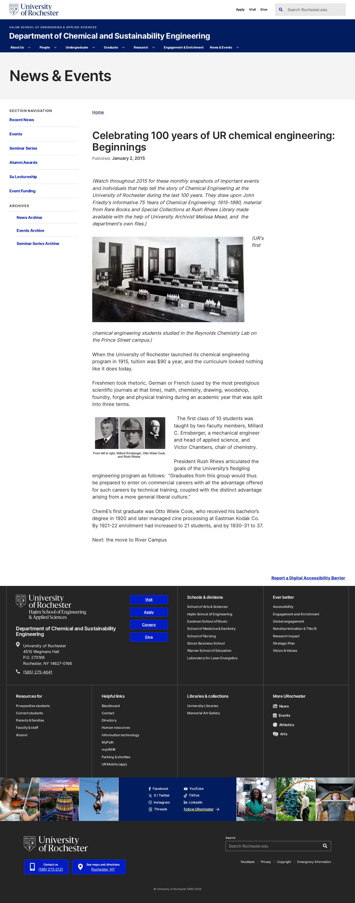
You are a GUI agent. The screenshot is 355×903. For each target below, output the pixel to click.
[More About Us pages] (29, 47)
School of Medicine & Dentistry (211, 628)
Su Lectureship (23, 176)
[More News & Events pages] (237, 47)
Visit (252, 9)
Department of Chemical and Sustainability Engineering (109, 36)
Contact (108, 713)
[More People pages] (55, 47)
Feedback (248, 862)
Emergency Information (314, 862)
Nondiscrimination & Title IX (295, 628)
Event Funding (22, 191)
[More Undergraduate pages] (94, 47)
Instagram (162, 802)
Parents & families (30, 720)
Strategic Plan (284, 643)
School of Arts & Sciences (207, 606)
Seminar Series (23, 148)
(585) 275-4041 (37, 672)
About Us (17, 47)
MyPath (108, 742)
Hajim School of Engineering (209, 614)
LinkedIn (196, 802)
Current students (29, 713)
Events (15, 134)
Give (263, 9)
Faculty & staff (27, 727)
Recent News (21, 119)
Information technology (120, 735)
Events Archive (30, 230)
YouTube (196, 788)
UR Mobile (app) (114, 764)
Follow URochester (198, 809)
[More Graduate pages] (124, 47)
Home (98, 112)
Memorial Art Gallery (203, 713)
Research (141, 47)
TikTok (194, 795)
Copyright (284, 862)
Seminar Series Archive (38, 243)
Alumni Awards (23, 162)
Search (230, 837)
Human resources (116, 727)
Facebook (160, 788)
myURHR (108, 749)
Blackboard (111, 705)
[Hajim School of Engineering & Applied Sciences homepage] (51, 607)
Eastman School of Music (207, 621)
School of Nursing (201, 636)
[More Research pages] (153, 47)
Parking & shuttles (116, 757)
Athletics (286, 724)
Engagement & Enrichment (183, 47)
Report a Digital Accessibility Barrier (308, 578)
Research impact (286, 636)
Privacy (266, 862)
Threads (160, 809)
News (284, 706)
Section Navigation (30, 110)
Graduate (111, 47)
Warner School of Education (209, 650)
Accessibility (283, 606)
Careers (149, 624)
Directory (109, 720)
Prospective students (33, 705)
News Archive (29, 217)
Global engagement (288, 621)
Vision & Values (285, 650)
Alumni (21, 735)
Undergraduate (77, 47)
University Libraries (202, 705)
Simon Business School (206, 643)
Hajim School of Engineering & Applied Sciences (53, 27)
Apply (240, 9)
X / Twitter (162, 795)
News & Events (221, 47)
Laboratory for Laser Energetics (212, 658)
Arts (283, 733)
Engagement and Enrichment (296, 614)
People (45, 47)
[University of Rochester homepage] (33, 9)
